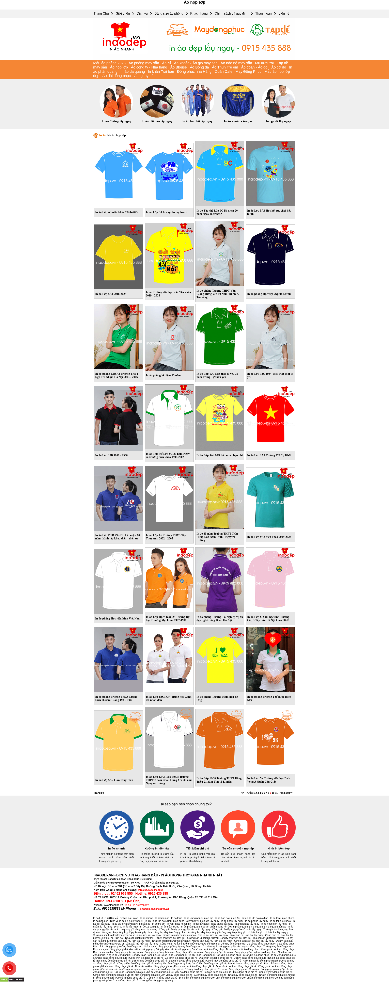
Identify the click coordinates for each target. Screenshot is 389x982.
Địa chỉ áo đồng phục (105, 946)
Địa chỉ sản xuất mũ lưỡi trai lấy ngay (138, 943)
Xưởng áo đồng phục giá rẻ (264, 969)
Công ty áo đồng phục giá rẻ (200, 969)
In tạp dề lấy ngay (278, 121)
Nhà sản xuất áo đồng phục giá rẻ (153, 966)
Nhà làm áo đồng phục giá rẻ (117, 966)
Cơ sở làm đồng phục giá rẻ (122, 980)
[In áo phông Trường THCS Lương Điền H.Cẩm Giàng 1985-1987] (118, 659)
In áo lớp (275, 918)
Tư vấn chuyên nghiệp (238, 848)
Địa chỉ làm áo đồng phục (232, 952)
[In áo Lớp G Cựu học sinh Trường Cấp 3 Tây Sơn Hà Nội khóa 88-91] (270, 579)
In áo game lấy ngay (222, 923)
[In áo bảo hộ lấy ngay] (197, 116)
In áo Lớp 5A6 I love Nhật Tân (114, 780)
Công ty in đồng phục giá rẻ (162, 977)
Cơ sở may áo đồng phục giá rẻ (223, 960)
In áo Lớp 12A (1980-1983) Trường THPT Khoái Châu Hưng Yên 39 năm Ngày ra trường (169, 780)
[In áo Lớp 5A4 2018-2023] (118, 256)
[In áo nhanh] (116, 844)
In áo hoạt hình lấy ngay (274, 923)
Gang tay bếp (145, 76)
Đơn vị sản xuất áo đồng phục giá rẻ (194, 966)
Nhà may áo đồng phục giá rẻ (113, 960)
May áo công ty (172, 932)
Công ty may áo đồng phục (186, 946)
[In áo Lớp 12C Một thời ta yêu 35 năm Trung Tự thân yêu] (220, 336)
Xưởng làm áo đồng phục (142, 952)
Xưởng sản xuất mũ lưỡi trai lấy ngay (212, 940)
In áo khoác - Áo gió (238, 121)
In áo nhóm (288, 918)
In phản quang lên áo (219, 926)
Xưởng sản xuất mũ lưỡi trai (202, 938)
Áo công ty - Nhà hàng (149, 67)
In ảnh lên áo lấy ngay (157, 121)
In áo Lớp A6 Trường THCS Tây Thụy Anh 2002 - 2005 (166, 537)
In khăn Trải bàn (161, 72)
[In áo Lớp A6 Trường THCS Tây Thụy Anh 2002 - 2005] (169, 497)
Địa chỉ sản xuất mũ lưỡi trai (268, 938)
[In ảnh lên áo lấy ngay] (157, 116)
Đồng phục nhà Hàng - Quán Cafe (204, 72)
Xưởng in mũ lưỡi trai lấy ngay (110, 935)
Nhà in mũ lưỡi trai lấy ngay (213, 935)
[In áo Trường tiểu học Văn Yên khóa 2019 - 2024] (169, 254)
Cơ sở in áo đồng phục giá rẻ (181, 957)
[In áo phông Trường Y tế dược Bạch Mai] (270, 659)
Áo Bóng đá (199, 67)
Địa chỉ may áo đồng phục (247, 946)
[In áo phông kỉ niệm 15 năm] (169, 337)
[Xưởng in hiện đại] (157, 844)
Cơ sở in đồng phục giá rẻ (130, 977)
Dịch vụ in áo (117, 921)
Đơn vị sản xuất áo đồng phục (242, 949)
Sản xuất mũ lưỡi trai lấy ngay (134, 940)
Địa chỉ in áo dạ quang (118, 929)
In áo (102, 135)
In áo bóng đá (100, 921)
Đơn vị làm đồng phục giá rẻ (257, 977)
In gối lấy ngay (201, 923)
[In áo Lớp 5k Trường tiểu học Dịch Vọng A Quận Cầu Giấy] (270, 740)
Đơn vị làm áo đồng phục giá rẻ (245, 963)
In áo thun (176, 918)
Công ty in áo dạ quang (172, 929)
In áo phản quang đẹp (193, 926)
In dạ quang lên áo (275, 926)
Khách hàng (199, 13)
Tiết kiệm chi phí (197, 848)
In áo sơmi (165, 921)
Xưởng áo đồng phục (130, 946)
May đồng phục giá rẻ (245, 972)
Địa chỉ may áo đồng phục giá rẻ (186, 960)
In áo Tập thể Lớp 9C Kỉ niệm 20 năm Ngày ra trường (217, 212)
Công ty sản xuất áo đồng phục (173, 949)
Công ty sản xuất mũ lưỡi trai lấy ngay (181, 943)
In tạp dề (246, 918)
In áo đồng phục (193, 918)
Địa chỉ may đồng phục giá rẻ (142, 974)
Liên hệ (284, 13)
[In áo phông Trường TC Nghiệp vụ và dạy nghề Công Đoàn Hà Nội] (220, 579)
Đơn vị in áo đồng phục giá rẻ (250, 957)
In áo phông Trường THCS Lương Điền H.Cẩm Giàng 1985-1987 (116, 698)
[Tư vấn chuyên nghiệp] (238, 844)
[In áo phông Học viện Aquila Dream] (270, 256)
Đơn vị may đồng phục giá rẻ (176, 974)
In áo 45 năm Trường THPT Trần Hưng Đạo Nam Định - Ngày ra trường (217, 537)
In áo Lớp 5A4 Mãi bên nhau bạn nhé (220, 455)
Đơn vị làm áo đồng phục (262, 952)
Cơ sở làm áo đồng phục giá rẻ (209, 963)
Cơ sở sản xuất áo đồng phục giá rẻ (121, 969)
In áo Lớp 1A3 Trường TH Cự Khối (269, 455)
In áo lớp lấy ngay (209, 921)
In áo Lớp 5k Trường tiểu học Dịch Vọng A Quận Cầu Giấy (268, 780)
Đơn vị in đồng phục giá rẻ (225, 977)
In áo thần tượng (170, 926)
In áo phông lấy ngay (256, 921)
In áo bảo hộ (222, 918)
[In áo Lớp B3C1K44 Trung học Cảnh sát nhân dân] (169, 659)
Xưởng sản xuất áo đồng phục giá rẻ (163, 969)
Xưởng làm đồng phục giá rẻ (156, 980)
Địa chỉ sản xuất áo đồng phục (110, 952)
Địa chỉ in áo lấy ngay (198, 929)
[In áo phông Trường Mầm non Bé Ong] (220, 659)
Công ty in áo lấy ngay (224, 929)
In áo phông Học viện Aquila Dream (269, 293)
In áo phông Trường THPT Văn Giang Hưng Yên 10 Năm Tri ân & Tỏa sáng (218, 294)
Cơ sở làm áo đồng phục (203, 952)
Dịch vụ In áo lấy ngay (126, 926)
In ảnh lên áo (162, 918)
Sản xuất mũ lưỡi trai (111, 938)
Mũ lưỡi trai (264, 63)
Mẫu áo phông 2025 (109, 63)
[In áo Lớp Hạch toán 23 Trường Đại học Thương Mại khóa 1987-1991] (169, 579)
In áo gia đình (260, 918)
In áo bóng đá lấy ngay (185, 921)
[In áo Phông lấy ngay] (116, 116)
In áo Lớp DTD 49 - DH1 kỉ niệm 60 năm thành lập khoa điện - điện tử (117, 537)
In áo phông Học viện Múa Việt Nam (117, 618)
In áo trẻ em (158, 923)
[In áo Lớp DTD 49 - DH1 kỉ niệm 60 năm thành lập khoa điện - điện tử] (118, 497)
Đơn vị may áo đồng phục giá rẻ (149, 960)
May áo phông (209, 932)
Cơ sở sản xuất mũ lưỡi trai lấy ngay (254, 940)
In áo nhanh (116, 848)
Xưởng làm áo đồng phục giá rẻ (172, 963)
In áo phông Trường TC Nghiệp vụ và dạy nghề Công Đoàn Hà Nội (220, 618)
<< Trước (247, 792)
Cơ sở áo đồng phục (258, 943)
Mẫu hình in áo (122, 918)
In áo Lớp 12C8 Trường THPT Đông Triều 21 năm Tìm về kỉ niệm (219, 780)
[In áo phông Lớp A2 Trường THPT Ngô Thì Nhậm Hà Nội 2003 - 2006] (118, 336)
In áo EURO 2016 (103, 918)
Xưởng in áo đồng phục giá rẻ (110, 957)
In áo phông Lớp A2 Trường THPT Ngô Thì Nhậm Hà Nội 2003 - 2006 (116, 375)
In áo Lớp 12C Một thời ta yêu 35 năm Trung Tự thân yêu (217, 375)
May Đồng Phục (248, 72)
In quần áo (144, 923)
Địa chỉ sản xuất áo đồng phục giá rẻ (236, 966)
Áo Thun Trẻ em (225, 67)
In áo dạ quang (133, 72)
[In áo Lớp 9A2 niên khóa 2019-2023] (270, 499)
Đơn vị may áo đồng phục (107, 949)
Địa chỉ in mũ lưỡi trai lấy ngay (246, 935)
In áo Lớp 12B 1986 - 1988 (111, 455)
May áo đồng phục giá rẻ (188, 972)
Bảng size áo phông (169, 13)
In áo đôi (235, 918)
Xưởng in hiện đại (157, 848)
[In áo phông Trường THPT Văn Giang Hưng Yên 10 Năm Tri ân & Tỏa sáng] (220, 252)
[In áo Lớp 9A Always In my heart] (169, 174)
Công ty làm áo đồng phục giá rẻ (135, 963)
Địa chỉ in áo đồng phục (201, 955)
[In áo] (194, 59)
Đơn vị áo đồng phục (282, 943)
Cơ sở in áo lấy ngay (249, 929)
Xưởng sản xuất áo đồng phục (277, 949)
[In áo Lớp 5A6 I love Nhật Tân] (118, 742)
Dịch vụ (142, 13)
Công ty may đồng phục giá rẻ (275, 972)
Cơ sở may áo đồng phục (217, 946)
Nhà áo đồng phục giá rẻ (159, 972)
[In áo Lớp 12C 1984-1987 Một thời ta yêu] (270, 336)
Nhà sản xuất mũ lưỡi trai (139, 938)
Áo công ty (140, 932)
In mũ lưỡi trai (252, 932)
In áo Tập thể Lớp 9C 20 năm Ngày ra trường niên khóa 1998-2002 (168, 455)
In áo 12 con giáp (149, 926)
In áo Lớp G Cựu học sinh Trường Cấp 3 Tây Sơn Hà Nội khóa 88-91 (268, 618)
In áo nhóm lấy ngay (232, 921)
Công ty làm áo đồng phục (172, 952)
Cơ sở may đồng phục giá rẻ (109, 974)
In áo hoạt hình (183, 923)
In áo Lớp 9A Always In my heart (166, 212)
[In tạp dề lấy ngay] (278, 116)
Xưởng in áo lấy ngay (275, 929)
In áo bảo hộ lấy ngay (198, 121)
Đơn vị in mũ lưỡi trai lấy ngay (179, 935)
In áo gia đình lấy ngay (124, 923)
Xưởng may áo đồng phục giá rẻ (261, 960)
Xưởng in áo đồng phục (256, 955)
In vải (170, 923)
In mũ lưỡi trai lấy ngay (273, 932)
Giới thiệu (123, 13)
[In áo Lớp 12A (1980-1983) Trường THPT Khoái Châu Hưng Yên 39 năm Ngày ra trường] (169, 739)
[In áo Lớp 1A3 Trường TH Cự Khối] (270, 417)
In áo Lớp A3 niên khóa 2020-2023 (116, 212)
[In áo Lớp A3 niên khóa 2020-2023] (118, 174)
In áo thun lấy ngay (280, 921)
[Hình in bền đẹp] (278, 844)
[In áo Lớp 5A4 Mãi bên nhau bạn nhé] (220, 417)
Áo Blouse (178, 67)
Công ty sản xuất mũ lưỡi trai (235, 938)
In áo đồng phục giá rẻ (283, 955)
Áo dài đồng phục (116, 76)
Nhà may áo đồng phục (157, 946)
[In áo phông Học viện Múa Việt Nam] (118, 580)
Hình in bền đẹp (279, 848)
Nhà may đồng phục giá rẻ (242, 974)
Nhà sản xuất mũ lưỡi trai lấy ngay (171, 940)
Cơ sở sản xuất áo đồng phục (208, 949)
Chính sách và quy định (231, 13)
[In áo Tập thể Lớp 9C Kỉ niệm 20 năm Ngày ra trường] (220, 172)
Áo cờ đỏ (278, 67)
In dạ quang (257, 926)
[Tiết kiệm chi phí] (197, 844)
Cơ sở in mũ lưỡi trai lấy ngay (144, 935)
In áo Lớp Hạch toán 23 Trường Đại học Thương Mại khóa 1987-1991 (168, 618)
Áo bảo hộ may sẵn (236, 63)
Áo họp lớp (119, 67)
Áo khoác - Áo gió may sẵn (196, 63)
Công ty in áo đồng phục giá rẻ (146, 957)
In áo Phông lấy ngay (116, 121)
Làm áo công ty (190, 932)
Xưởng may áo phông (230, 932)
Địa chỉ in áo (150, 921)
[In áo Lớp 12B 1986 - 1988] (118, 417)
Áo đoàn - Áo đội (254, 67)
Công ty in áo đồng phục (145, 955)
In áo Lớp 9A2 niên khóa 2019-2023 (269, 536)
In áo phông (146, 918)
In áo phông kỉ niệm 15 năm (163, 375)
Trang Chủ (101, 13)
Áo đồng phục (211, 943)
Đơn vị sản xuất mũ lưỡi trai (170, 938)
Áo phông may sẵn (144, 63)
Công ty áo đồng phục (233, 943)
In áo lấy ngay (141, 905)
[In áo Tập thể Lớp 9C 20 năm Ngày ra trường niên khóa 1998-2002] (169, 416)
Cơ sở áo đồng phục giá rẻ (232, 969)
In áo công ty (155, 932)
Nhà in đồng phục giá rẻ (272, 974)
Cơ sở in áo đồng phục (173, 955)
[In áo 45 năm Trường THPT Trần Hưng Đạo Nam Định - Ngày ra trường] (220, 495)
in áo (128, 905)
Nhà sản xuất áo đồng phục (138, 949)
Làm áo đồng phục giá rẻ (217, 972)
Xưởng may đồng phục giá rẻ (210, 974)
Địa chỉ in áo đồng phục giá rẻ (215, 957)
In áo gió (208, 918)
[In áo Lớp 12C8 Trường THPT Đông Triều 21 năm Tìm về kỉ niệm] (220, 740)
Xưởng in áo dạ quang (144, 929)
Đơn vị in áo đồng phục (228, 955)
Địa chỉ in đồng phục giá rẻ (194, 977)
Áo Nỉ (166, 63)
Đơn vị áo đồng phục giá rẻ (129, 972)
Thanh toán (263, 13)
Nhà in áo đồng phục (118, 955)
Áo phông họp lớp (123, 932)
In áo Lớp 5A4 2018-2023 (110, 293)
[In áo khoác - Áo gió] (238, 116)
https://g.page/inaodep (150, 890)
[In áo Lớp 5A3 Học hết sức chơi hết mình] (270, 172)
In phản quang (241, 926)
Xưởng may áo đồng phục (277, 946)
